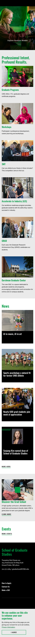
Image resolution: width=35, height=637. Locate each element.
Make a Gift (6, 590)
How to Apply (6, 583)
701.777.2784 (6, 569)
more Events (7, 534)
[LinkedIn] (12, 575)
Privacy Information (8, 627)
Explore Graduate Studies (17, 40)
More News (6, 467)
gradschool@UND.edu (20, 569)
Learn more (6, 514)
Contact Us (6, 586)
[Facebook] (7, 575)
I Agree (18, 632)
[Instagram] (3, 575)
